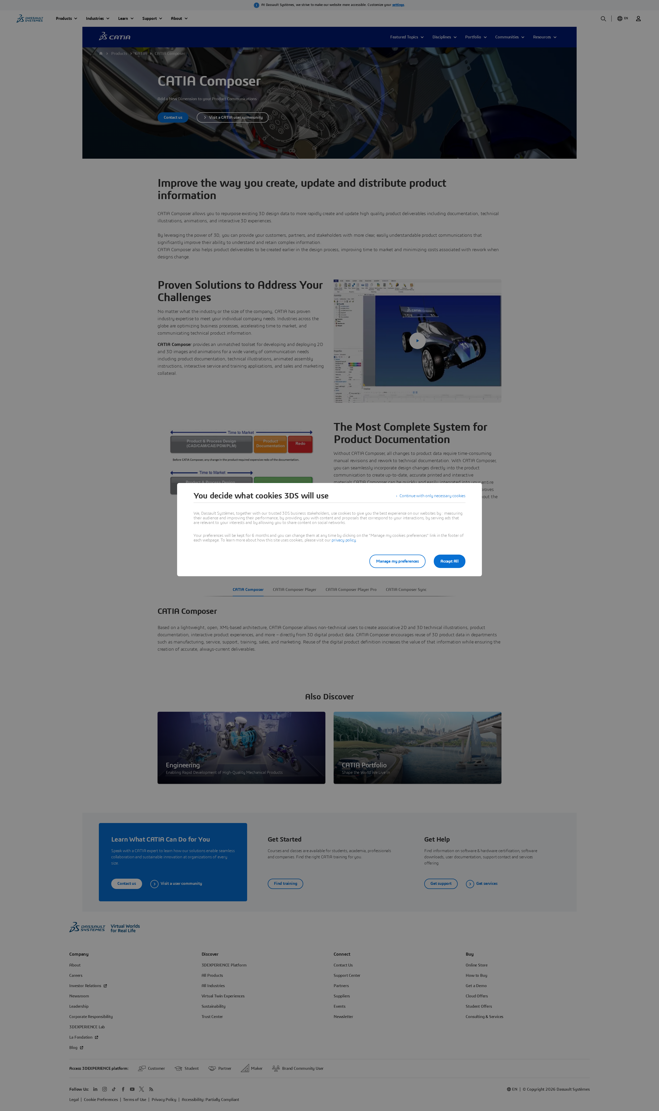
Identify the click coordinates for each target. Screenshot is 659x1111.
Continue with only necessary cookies (432, 496)
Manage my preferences (397, 561)
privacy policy (344, 540)
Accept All (449, 561)
